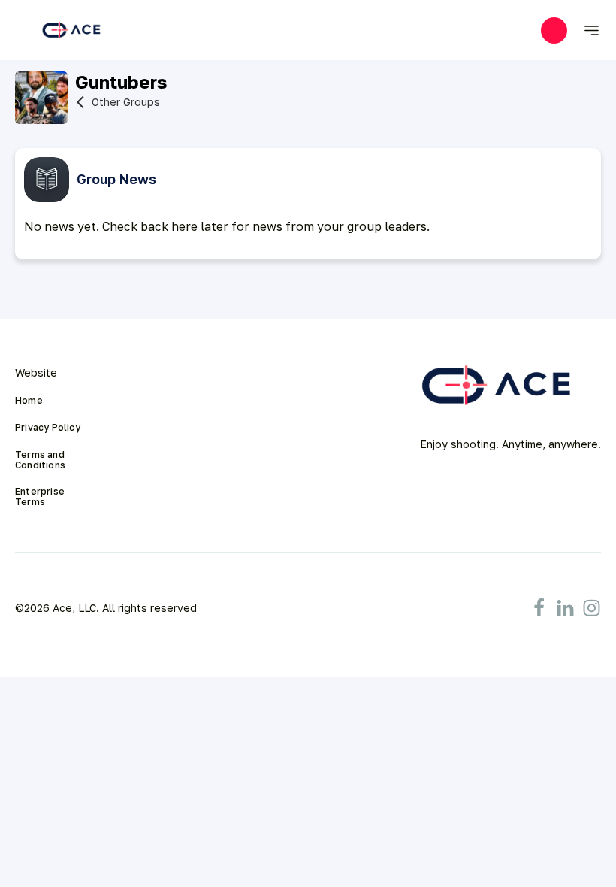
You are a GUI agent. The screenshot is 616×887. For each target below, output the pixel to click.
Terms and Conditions (41, 460)
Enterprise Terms (41, 496)
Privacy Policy (47, 427)
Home (29, 400)
